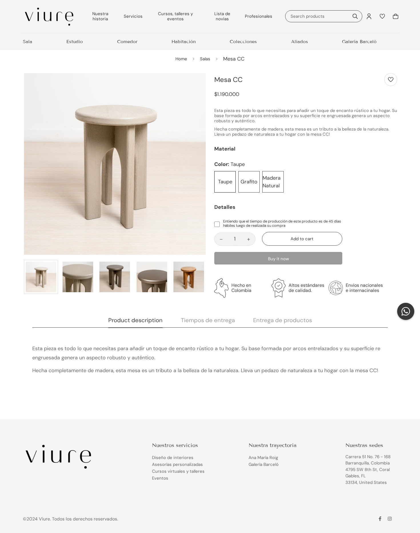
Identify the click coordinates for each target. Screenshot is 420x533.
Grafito (249, 181)
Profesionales (258, 16)
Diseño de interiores (172, 457)
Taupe (225, 181)
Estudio (74, 41)
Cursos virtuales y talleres (178, 471)
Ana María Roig (263, 457)
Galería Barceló (359, 41)
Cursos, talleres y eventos (175, 16)
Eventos (160, 478)
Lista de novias (222, 16)
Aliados (299, 41)
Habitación (183, 41)
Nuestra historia (100, 16)
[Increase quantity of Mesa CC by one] (248, 239)
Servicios (133, 16)
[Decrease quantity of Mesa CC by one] (221, 239)
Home (181, 59)
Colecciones (243, 41)
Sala (27, 41)
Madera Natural (272, 182)
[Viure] (49, 16)
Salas (205, 59)
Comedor (127, 41)
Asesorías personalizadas (177, 464)
